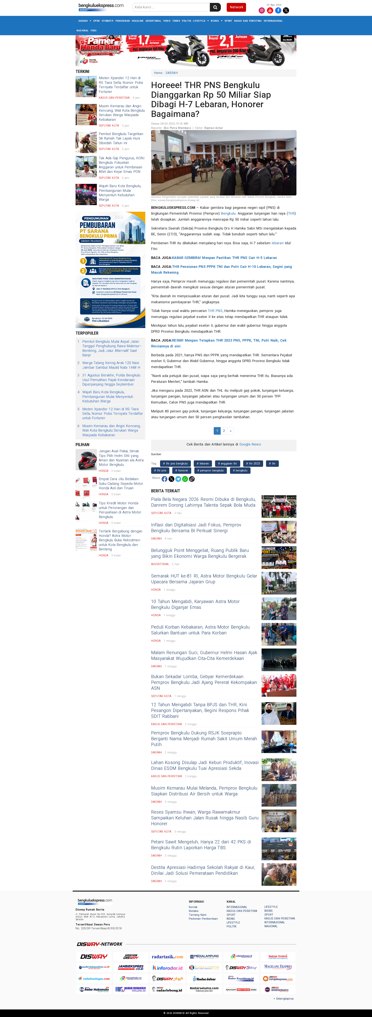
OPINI (96, 20)
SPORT (228, 20)
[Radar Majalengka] (131, 979)
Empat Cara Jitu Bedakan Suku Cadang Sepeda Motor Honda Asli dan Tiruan (121, 483)
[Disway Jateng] (241, 967)
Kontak (193, 907)
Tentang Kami (198, 915)
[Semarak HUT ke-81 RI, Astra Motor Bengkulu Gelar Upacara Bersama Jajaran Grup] (279, 583)
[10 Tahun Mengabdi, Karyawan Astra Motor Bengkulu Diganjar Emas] (279, 608)
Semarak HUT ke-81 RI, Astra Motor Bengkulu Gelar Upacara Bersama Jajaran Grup (204, 579)
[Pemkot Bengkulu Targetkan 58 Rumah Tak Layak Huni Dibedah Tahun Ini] (86, 142)
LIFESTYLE (199, 20)
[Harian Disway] (131, 957)
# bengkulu (240, 471)
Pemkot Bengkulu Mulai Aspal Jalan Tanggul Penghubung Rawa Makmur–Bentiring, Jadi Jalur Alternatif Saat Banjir (110, 348)
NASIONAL (83, 30)
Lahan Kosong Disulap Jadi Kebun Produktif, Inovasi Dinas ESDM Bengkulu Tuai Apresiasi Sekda (205, 765)
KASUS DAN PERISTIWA (248, 20)
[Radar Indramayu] (241, 957)
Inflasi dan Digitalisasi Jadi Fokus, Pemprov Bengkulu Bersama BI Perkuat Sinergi (196, 528)
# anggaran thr (227, 464)
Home (158, 73)
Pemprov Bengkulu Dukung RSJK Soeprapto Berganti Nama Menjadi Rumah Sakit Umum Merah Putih (204, 739)
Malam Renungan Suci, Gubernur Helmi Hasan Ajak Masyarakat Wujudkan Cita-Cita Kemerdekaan (204, 655)
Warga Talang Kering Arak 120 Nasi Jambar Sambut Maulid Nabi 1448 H (109, 365)
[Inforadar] (167, 967)
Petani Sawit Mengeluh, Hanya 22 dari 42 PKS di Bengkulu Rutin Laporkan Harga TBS (201, 845)
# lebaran (203, 464)
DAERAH (83, 20)
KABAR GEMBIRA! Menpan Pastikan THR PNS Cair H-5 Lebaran (224, 257)
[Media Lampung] (204, 957)
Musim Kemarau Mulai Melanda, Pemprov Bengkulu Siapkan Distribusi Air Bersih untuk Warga (204, 791)
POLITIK (186, 20)
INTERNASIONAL (273, 20)
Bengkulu (228, 213)
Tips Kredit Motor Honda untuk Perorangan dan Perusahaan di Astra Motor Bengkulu (120, 510)
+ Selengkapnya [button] (284, 999)
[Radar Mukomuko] (94, 990)
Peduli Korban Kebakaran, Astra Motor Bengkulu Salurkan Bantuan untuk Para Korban (200, 630)
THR (291, 213)
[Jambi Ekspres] (131, 967)
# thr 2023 (253, 464)
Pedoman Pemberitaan (203, 919)
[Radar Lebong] (167, 990)
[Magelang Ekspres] (278, 967)
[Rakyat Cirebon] (278, 957)
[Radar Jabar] (204, 979)
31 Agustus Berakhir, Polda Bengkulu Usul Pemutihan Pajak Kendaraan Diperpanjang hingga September (109, 380)
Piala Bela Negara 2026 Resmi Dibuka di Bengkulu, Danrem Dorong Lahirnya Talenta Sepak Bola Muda (203, 502)
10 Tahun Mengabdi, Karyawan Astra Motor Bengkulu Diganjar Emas (195, 604)
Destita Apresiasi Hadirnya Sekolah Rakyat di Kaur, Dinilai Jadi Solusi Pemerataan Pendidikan (203, 870)
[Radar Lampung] (204, 967)
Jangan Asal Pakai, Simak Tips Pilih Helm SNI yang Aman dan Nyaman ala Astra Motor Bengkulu (121, 458)
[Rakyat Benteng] (241, 990)
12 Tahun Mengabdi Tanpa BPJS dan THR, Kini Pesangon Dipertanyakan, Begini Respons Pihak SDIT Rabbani (200, 711)
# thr (272, 464)
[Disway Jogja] (167, 979)
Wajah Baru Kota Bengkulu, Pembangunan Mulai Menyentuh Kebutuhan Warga (120, 192)
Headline (138, 20)
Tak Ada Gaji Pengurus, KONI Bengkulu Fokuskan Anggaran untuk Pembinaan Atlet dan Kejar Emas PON (122, 165)
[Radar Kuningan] (94, 979)
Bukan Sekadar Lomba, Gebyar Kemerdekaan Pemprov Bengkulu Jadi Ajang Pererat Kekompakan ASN (204, 682)
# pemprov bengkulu (210, 471)
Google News (250, 444)
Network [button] (236, 7)
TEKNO (176, 20)
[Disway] (94, 957)
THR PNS (215, 311)
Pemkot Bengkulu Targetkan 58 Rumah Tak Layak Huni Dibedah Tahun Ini (121, 138)
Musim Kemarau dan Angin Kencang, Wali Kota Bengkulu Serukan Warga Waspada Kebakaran (122, 113)
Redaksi (193, 911)
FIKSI (94, 30)
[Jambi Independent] (94, 967)
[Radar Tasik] (167, 957)
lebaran (278, 243)
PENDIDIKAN (122, 20)
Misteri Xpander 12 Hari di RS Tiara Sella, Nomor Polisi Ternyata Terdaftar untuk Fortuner (121, 84)
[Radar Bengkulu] (131, 990)
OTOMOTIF (108, 20)
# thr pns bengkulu (175, 464)
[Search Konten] (215, 7)
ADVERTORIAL (153, 20)
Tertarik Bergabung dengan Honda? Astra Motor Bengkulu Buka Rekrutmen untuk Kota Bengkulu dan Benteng (120, 540)
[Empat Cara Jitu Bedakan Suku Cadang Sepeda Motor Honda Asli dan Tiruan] (86, 487)
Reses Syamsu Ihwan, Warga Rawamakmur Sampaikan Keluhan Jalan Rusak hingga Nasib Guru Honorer (204, 818)
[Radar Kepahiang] (241, 979)
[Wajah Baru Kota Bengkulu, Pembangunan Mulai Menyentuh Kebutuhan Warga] (86, 194)
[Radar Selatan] (278, 990)
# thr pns (160, 471)
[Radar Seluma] (204, 990)
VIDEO (166, 20)
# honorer (181, 471)
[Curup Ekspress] (278, 979)
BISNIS (215, 20)
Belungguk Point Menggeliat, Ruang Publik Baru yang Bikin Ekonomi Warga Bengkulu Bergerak (200, 553)
